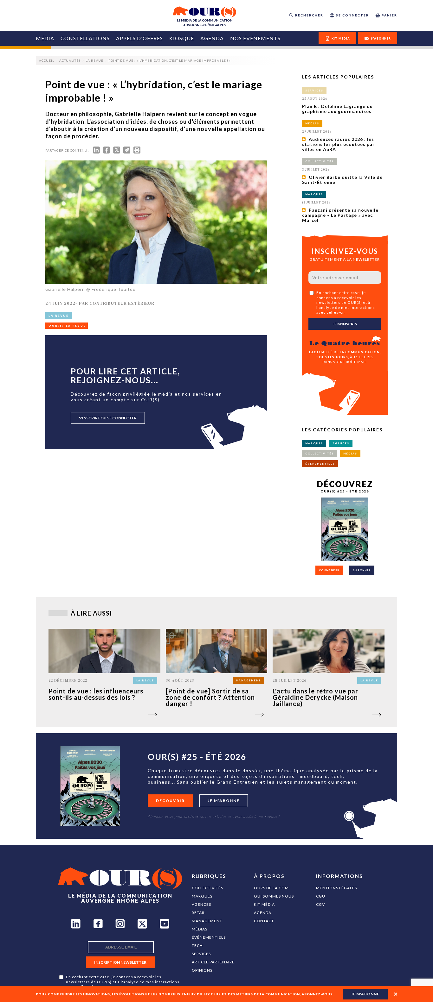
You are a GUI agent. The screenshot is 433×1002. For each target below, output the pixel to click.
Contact (264, 920)
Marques (202, 896)
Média (45, 38)
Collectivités (207, 888)
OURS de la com (271, 888)
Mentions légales (336, 888)
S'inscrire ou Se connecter (108, 418)
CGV (320, 904)
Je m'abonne (224, 800)
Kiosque (181, 38)
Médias (199, 929)
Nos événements (255, 38)
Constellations (85, 38)
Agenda (212, 38)
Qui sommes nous (274, 896)
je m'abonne (365, 994)
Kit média (264, 904)
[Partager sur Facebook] (106, 151)
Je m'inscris (345, 324)
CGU (320, 896)
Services (201, 953)
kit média (341, 38)
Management (207, 920)
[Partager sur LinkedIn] (96, 151)
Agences (201, 904)
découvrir (170, 800)
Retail (198, 912)
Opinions (202, 970)
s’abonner (362, 570)
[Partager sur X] (116, 151)
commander (329, 570)
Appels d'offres (139, 38)
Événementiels (209, 937)
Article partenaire (213, 962)
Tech (197, 945)
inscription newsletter (120, 962)
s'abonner (381, 38)
